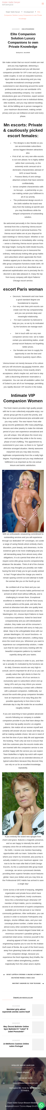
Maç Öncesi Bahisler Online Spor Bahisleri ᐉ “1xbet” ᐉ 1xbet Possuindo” (16, 1029)
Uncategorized (28, 29)
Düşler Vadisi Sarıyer (11, 2)
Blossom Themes (19, 1106)
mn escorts (26, 367)
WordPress (36, 1106)
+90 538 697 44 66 (25, 1078)
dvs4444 (27, 52)
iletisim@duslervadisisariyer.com (25, 1083)
